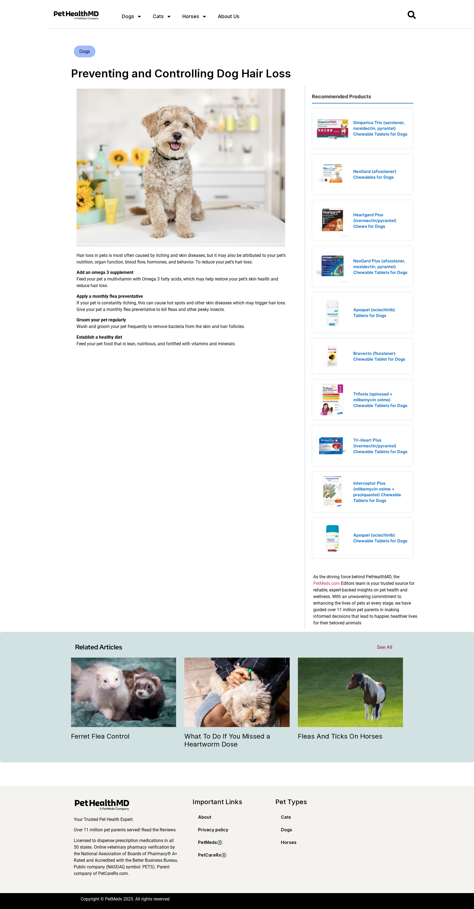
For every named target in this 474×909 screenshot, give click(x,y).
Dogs (128, 16)
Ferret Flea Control (100, 736)
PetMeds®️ (210, 842)
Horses (190, 16)
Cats (158, 16)
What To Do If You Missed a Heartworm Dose (227, 740)
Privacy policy (213, 829)
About (204, 817)
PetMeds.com (326, 583)
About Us (228, 16)
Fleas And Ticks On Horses (340, 736)
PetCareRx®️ (212, 855)
